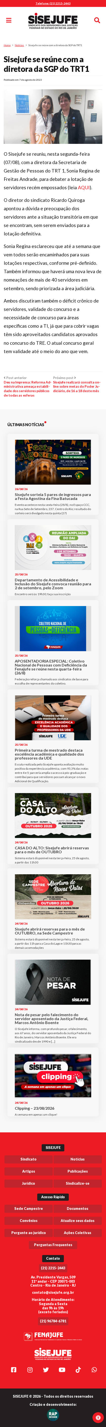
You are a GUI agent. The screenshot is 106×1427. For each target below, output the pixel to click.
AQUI (84, 187)
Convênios (28, 1220)
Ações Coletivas (77, 1233)
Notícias (19, 45)
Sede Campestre (28, 1208)
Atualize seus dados (77, 1220)
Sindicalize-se (77, 1183)
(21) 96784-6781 (53, 1321)
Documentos (77, 1208)
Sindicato (28, 1159)
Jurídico (28, 1183)
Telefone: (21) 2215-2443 (53, 3)
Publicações (78, 1171)
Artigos (28, 1171)
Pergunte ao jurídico (28, 1233)
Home (7, 45)
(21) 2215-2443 (53, 1268)
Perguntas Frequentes (53, 1245)
